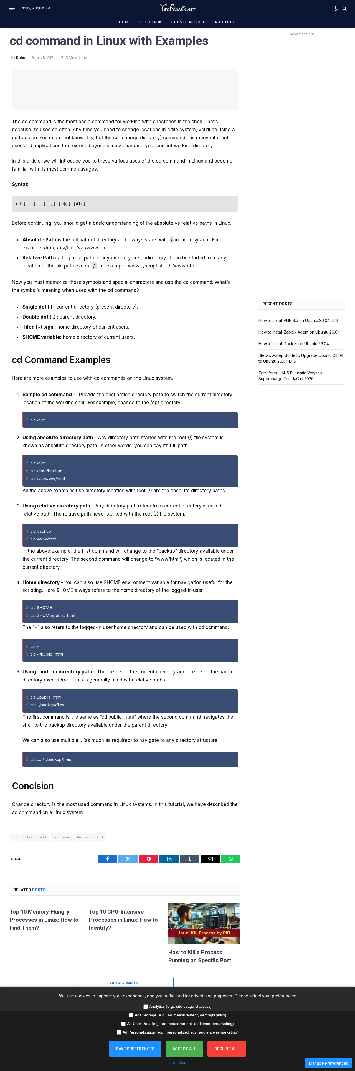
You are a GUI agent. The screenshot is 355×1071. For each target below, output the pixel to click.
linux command (90, 837)
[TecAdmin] (177, 8)
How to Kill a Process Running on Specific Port (199, 956)
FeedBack (151, 22)
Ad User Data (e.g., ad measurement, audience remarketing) (180, 1023)
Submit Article (188, 22)
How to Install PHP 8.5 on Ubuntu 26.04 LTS (298, 320)
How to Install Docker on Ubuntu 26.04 (293, 343)
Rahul (21, 57)
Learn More (177, 1062)
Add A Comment (125, 983)
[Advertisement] (125, 89)
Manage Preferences (328, 1063)
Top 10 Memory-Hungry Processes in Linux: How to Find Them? (44, 919)
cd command (35, 837)
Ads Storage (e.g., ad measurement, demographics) (180, 1015)
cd (14, 837)
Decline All (226, 1049)
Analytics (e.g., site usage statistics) (180, 1006)
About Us (225, 22)
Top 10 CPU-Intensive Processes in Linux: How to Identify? (123, 919)
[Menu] (12, 8)
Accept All (184, 1049)
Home (125, 22)
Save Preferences (135, 1049)
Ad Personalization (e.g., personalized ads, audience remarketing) (181, 1032)
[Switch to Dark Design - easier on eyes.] (335, 8)
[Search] (344, 8)
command (61, 837)
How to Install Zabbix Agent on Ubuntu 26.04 (299, 332)
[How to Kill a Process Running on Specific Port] (204, 923)
